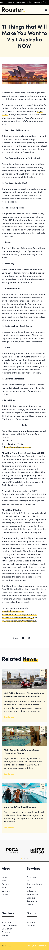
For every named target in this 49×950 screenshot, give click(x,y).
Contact (5, 894)
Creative (31, 897)
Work (4, 880)
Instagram (32, 921)
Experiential (32, 894)
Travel (5, 935)
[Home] (13, 9)
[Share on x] (29, 638)
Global (30, 904)
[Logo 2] (36, 850)
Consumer (7, 928)
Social (30, 887)
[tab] (21, 858)
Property (6, 932)
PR (28, 880)
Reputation (32, 901)
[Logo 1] (12, 850)
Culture (5, 883)
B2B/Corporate (9, 925)
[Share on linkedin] (23, 638)
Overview (31, 877)
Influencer (32, 890)
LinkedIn (31, 925)
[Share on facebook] (35, 638)
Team (4, 887)
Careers (6, 890)
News (4, 877)
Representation (34, 883)
